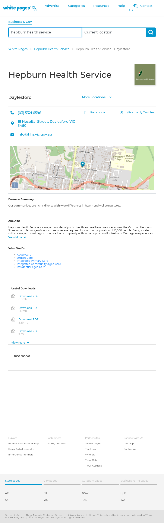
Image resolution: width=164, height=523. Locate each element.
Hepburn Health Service (52, 49)
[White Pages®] (17, 8)
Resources (101, 6)
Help (121, 6)
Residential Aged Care (31, 267)
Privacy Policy (76, 515)
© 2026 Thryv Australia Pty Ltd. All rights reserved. (57, 517)
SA (7, 499)
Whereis (90, 454)
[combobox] (45, 32)
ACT (7, 493)
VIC (46, 499)
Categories (76, 6)
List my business (56, 443)
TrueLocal (90, 449)
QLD (123, 493)
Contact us (130, 449)
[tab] (21, 22)
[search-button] (150, 32)
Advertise (52, 6)
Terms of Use (13, 515)
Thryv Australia (93, 465)
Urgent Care (25, 257)
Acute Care (24, 254)
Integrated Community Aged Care (39, 264)
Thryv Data (91, 460)
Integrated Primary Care (32, 260)
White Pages (18, 49)
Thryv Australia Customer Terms (44, 515)
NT (45, 493)
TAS (84, 499)
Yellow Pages (93, 443)
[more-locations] (110, 96)
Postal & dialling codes (21, 449)
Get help (129, 443)
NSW (85, 493)
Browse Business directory (23, 443)
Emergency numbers (20, 454)
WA (122, 499)
